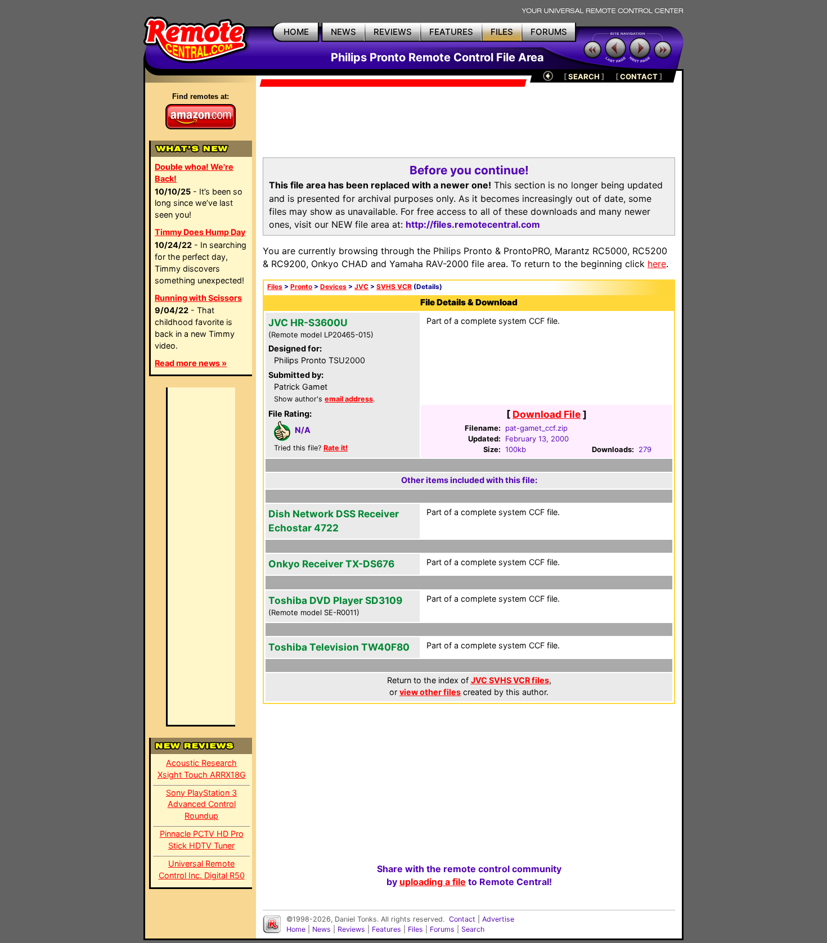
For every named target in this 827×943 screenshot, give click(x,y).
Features (386, 929)
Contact (462, 919)
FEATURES (451, 31)
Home (295, 929)
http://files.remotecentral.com (473, 224)
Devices (333, 287)
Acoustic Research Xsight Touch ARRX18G (202, 768)
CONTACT (639, 76)
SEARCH (584, 76)
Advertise (498, 919)
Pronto (301, 287)
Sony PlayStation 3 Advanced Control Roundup (201, 804)
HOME (296, 31)
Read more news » (191, 363)
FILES (502, 31)
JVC (361, 287)
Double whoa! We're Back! (194, 172)
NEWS (343, 31)
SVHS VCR (394, 287)
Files (274, 287)
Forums (442, 929)
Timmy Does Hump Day (200, 232)
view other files (430, 692)
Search (472, 929)
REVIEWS (393, 31)
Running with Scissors (198, 298)
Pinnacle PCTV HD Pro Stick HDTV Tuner (202, 839)
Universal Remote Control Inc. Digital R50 (202, 869)
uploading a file (432, 881)
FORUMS (549, 31)
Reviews (351, 929)
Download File (547, 414)
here (657, 263)
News (321, 929)
